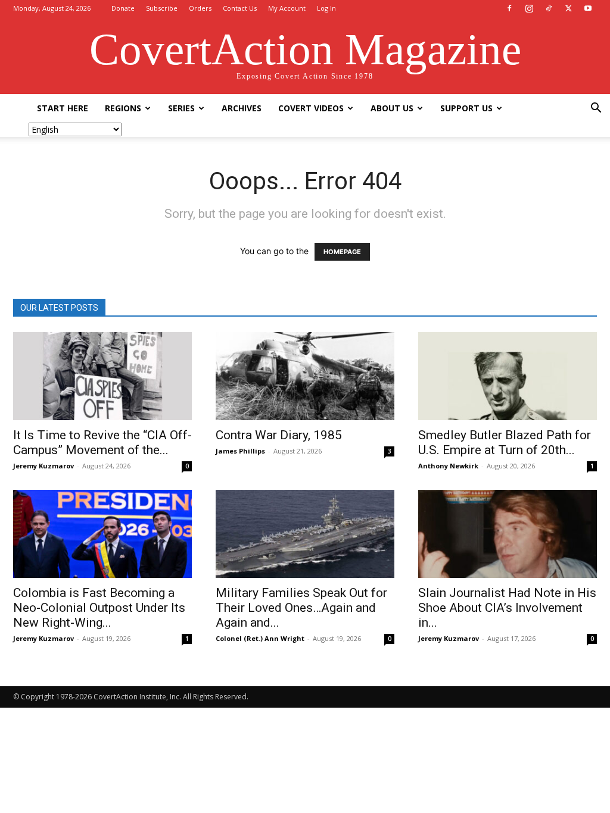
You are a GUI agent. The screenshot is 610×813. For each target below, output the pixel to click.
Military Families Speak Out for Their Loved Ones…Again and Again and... (301, 608)
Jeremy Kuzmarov (43, 465)
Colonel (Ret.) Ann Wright (260, 638)
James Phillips (240, 450)
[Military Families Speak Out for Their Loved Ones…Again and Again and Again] (305, 534)
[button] (595, 109)
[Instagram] (529, 8)
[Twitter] (568, 8)
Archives (242, 108)
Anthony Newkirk (448, 465)
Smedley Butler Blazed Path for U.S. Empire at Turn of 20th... (504, 442)
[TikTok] (549, 8)
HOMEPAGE (342, 252)
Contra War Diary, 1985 (279, 435)
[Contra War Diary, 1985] (305, 376)
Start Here (62, 108)
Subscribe (162, 8)
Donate (123, 8)
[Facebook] (509, 8)
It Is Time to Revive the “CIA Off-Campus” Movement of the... (102, 442)
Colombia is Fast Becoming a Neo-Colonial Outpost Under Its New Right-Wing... (99, 608)
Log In (326, 8)
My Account (287, 8)
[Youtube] (588, 8)
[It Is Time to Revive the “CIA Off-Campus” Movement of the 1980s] (102, 376)
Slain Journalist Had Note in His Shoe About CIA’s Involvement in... (507, 608)
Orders (200, 8)
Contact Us (240, 8)
